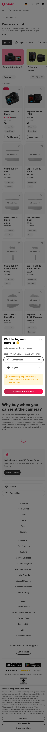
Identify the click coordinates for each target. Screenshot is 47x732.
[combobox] (23, 360)
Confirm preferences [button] (23, 391)
